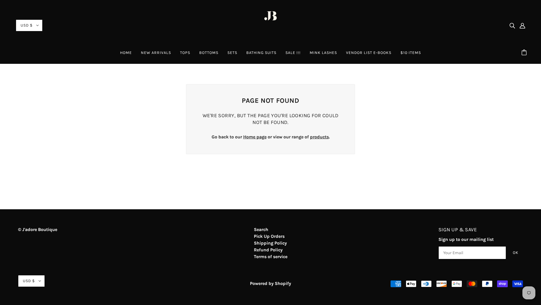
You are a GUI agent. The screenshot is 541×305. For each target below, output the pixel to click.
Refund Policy (268, 249)
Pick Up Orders (269, 236)
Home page (255, 137)
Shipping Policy (270, 243)
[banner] (270, 25)
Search (261, 229)
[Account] (522, 25)
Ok (515, 252)
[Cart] (525, 53)
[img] (512, 25)
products (319, 137)
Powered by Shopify (270, 283)
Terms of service (270, 256)
